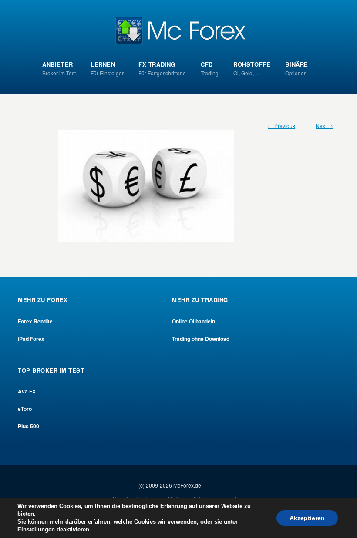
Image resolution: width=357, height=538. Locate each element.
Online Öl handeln (193, 321)
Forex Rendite (35, 321)
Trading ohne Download (200, 339)
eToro (25, 409)
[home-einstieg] (178, 186)
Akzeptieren (307, 517)
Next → (324, 125)
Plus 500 (28, 426)
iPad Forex (31, 339)
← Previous (281, 125)
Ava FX (27, 391)
